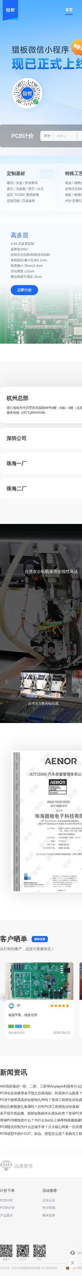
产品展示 (6, 1215)
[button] (6, 681)
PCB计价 (6, 1200)
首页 (69, 10)
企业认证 (48, 1200)
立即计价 (24, 290)
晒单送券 (39, 939)
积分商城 (48, 1207)
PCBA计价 (7, 1207)
